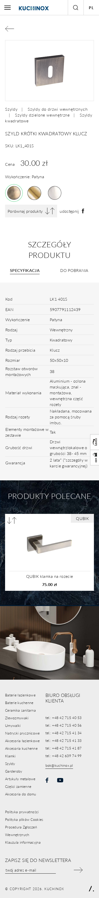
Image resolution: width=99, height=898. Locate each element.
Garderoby (13, 771)
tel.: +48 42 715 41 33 (63, 740)
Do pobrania (74, 270)
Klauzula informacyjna (23, 842)
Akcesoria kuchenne (21, 748)
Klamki (10, 755)
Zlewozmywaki (16, 717)
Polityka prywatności (22, 811)
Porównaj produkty (25, 211)
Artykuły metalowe (20, 778)
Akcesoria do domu (20, 793)
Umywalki (13, 725)
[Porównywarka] (12, 520)
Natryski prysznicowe (22, 733)
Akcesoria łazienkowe (22, 740)
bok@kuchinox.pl (59, 765)
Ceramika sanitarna (20, 710)
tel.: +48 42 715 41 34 (63, 732)
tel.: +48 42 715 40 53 (63, 717)
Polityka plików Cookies (24, 819)
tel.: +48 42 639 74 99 (63, 755)
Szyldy (11, 109)
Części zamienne (18, 786)
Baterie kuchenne (19, 702)
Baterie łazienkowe (20, 694)
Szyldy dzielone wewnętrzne (42, 115)
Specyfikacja (25, 270)
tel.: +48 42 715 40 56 (63, 725)
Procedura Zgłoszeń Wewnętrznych (21, 830)
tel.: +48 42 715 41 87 (63, 747)
